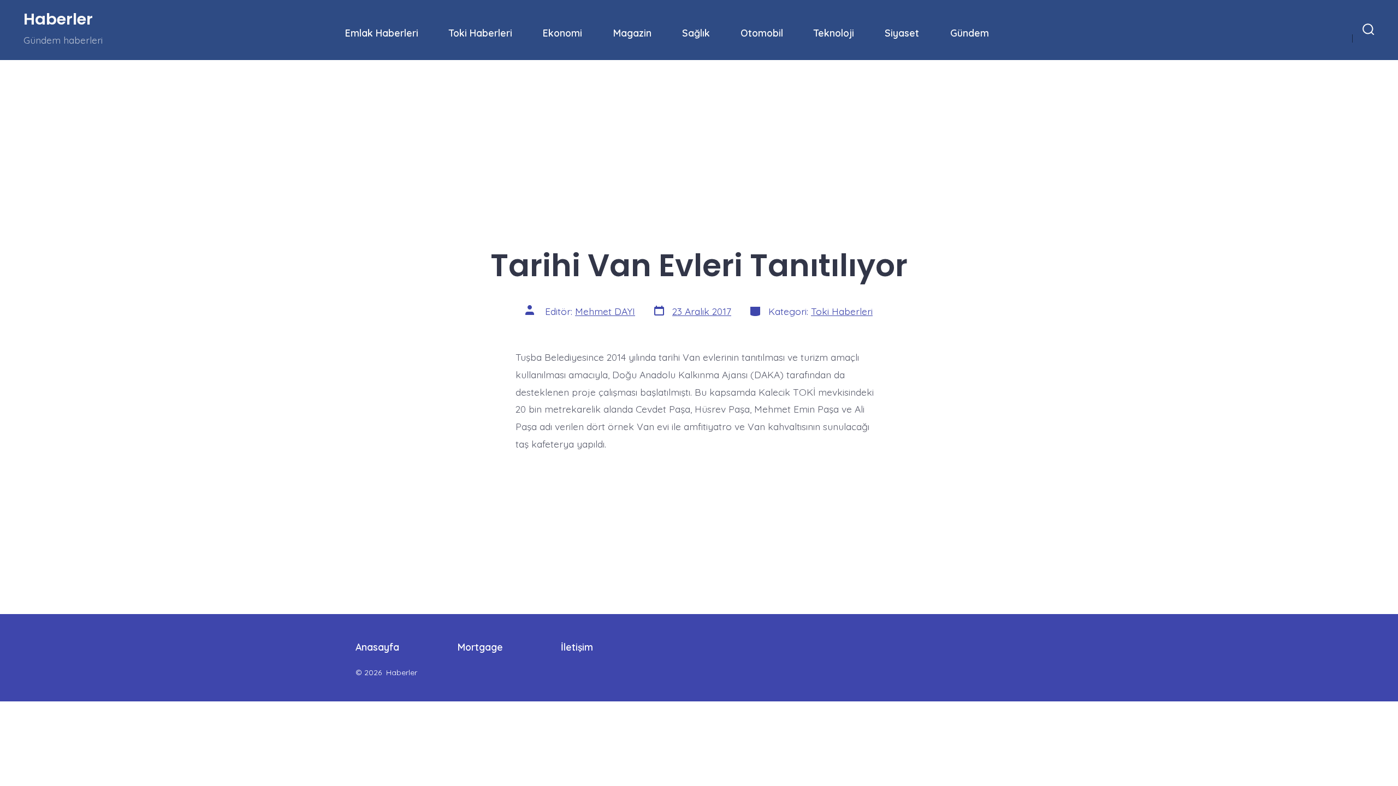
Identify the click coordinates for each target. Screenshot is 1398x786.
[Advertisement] (327, 140)
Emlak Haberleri (381, 33)
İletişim (577, 647)
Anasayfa (377, 647)
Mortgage (480, 647)
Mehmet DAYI (605, 311)
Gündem (969, 33)
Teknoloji (834, 33)
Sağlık (696, 33)
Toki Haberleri (480, 33)
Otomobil (762, 33)
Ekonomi (562, 33)
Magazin (632, 33)
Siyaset (902, 33)
